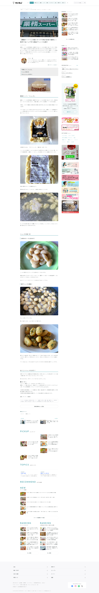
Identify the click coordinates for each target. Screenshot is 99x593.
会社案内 (14, 586)
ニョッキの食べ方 (25, 71)
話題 (40, 2)
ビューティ (53, 570)
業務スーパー (28, 413)
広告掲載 (20, 582)
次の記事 (56, 418)
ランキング (51, 2)
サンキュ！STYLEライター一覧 (33, 584)
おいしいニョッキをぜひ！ (27, 74)
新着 (47, 2)
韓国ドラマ (64, 139)
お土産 (72, 141)
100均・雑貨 (15, 574)
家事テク (59, 2)
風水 (74, 137)
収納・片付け (64, 2)
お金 (55, 2)
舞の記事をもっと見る (39, 406)
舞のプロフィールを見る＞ (52, 64)
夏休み (68, 141)
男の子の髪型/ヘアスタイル (67, 137)
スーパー (31, 2)
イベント (63, 141)
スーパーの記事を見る (70, 39)
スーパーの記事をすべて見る (39, 517)
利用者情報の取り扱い (37, 582)
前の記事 (22, 418)
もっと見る (29, 553)
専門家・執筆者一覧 (23, 584)
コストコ (76, 139)
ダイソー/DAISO (71, 135)
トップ (44, 2)
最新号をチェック (70, 111)
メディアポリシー (30, 582)
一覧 (77, 65)
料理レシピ (36, 2)
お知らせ (43, 582)
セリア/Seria (64, 135)
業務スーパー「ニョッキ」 (27, 69)
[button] (28, 2)
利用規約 (24, 582)
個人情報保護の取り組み (22, 586)
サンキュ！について (16, 584)
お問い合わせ (15, 582)
